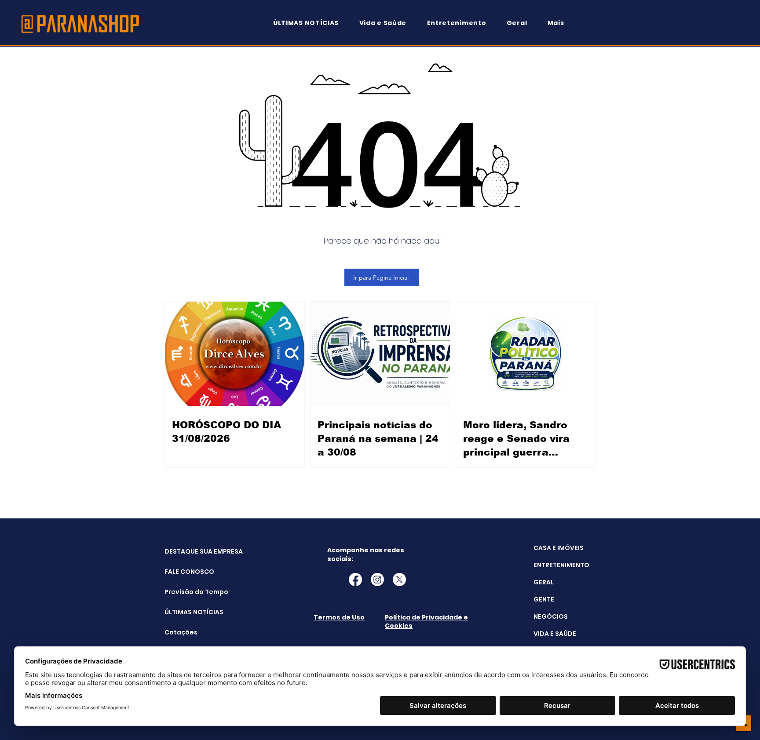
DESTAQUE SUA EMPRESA (186, 551)
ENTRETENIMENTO (561, 565)
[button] (560, 23)
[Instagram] (377, 579)
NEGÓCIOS (550, 616)
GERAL (543, 582)
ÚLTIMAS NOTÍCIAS (186, 612)
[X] (399, 579)
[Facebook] (355, 579)
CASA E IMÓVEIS (558, 547)
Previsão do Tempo (186, 591)
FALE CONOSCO (186, 571)
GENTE (543, 599)
